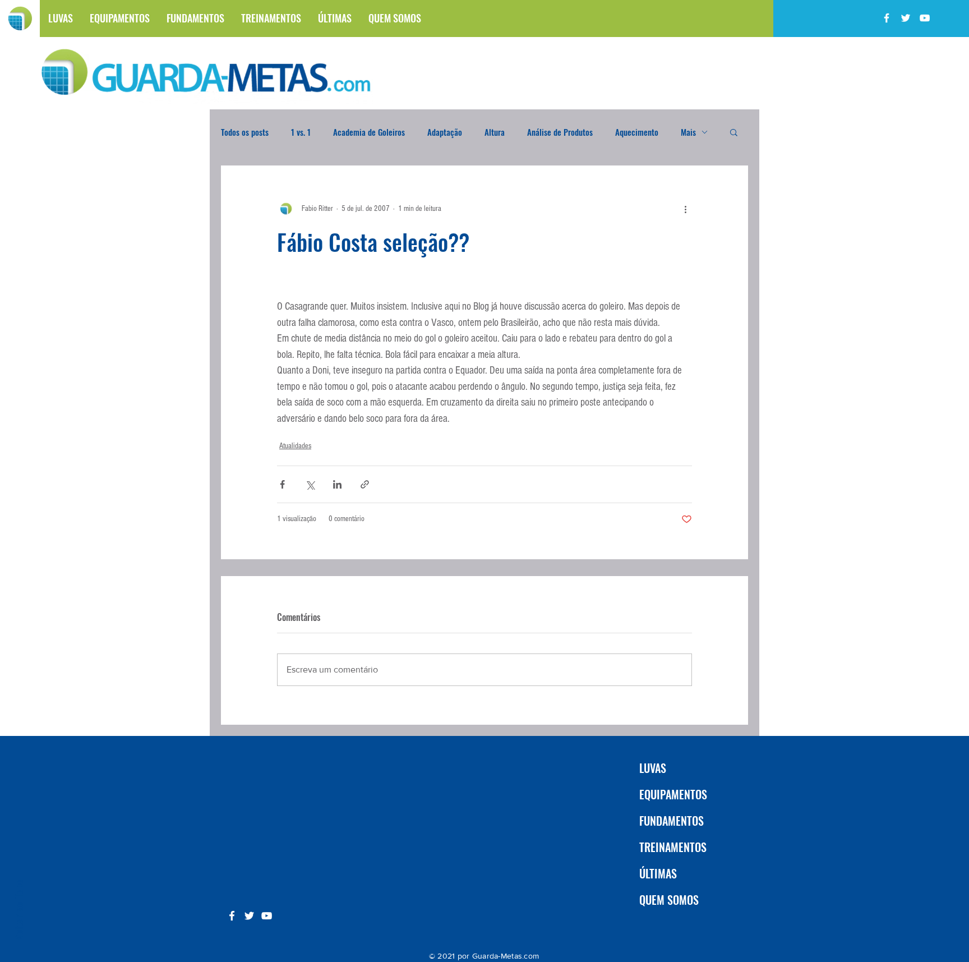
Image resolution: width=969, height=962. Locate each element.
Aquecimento (636, 132)
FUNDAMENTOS (671, 820)
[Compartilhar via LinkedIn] (337, 484)
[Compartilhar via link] (364, 484)
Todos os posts (245, 132)
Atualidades (295, 445)
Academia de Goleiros (369, 132)
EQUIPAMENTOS (673, 794)
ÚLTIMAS (658, 873)
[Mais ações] (685, 208)
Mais (688, 132)
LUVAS (652, 768)
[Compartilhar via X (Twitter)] (309, 484)
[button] (733, 131)
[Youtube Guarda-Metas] (925, 18)
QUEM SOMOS (669, 899)
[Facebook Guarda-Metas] (886, 18)
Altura (494, 132)
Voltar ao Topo (18, 909)
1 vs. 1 (301, 132)
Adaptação (444, 132)
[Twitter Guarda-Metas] (905, 18)
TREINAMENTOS (673, 847)
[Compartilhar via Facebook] (282, 484)
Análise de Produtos (560, 132)
